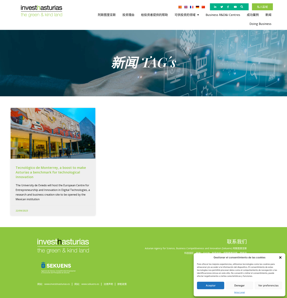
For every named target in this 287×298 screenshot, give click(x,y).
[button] (280, 257)
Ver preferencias (268, 285)
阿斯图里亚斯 (107, 15)
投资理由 (128, 15)
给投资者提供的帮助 (154, 15)
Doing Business (260, 24)
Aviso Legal (239, 292)
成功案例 (253, 15)
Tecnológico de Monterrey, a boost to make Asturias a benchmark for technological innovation (51, 172)
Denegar (239, 285)
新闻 (268, 15)
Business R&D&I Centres (223, 15)
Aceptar (211, 285)
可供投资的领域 (185, 15)
